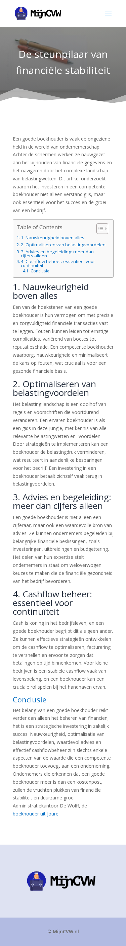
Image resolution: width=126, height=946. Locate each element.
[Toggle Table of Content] (99, 228)
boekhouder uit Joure (35, 813)
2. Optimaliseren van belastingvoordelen (63, 245)
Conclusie (40, 271)
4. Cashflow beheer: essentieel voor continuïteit (58, 264)
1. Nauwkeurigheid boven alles (52, 238)
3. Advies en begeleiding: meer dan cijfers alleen (57, 254)
